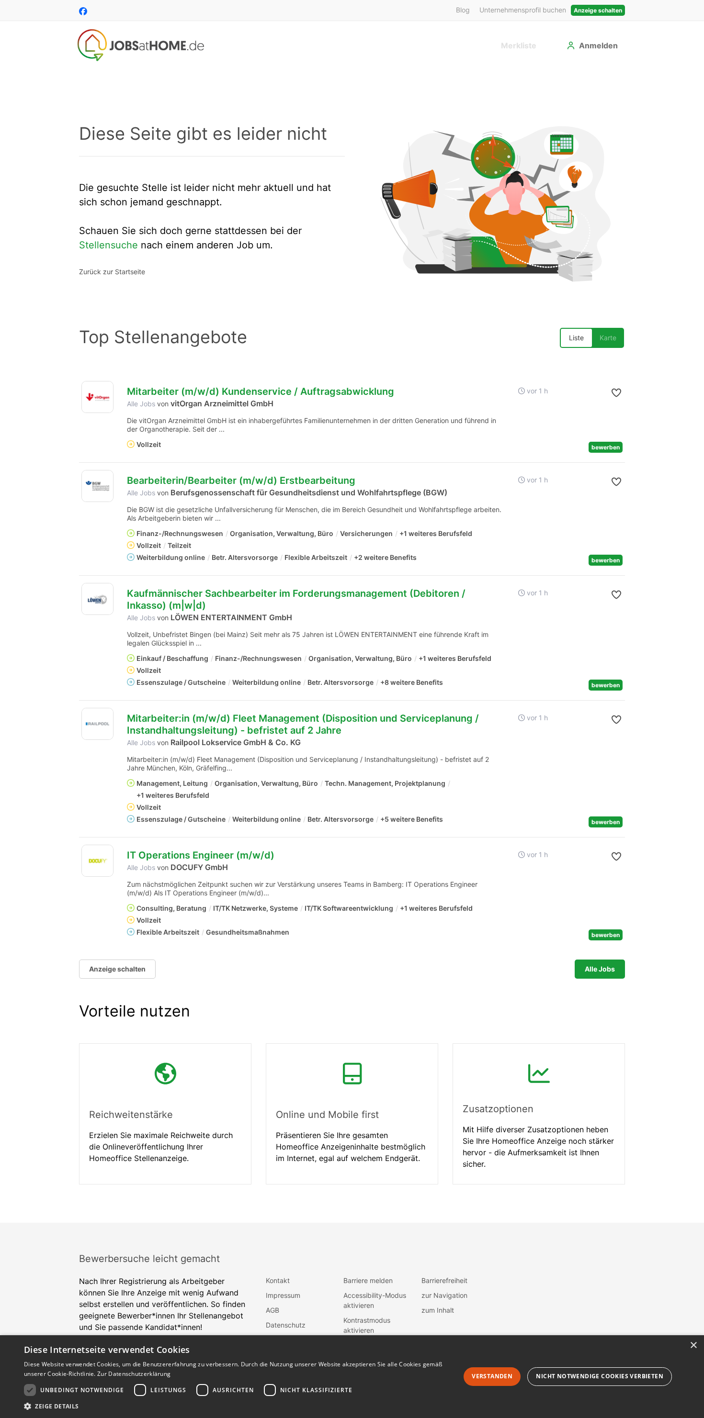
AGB (272, 1310)
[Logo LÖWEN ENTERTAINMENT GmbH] (97, 598)
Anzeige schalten (598, 10)
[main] (352, 645)
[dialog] (352, 1376)
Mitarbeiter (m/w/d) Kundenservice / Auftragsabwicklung (260, 391)
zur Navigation (444, 1295)
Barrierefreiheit (444, 1280)
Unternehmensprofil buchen (522, 9)
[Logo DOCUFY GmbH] (97, 860)
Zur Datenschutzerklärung (133, 1374)
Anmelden (598, 45)
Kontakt (278, 1280)
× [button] (693, 1345)
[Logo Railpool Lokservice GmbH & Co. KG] (97, 723)
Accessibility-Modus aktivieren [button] (374, 1300)
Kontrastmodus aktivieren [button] (366, 1325)
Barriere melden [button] (368, 1280)
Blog (463, 9)
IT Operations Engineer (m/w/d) (200, 855)
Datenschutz (286, 1325)
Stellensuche (108, 245)
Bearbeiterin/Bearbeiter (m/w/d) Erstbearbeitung (241, 480)
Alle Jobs (141, 404)
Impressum (283, 1295)
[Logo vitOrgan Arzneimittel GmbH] (97, 397)
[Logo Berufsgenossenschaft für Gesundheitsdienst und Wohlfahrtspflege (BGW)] (97, 486)
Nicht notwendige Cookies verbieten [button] (599, 1376)
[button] (609, 393)
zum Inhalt (437, 1310)
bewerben (605, 447)
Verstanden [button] (492, 1376)
